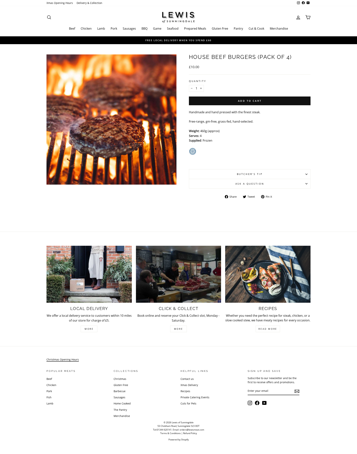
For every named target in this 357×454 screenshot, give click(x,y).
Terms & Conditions (170, 433)
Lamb (101, 28)
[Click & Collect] (178, 274)
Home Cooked (122, 403)
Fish (49, 397)
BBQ (144, 28)
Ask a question (249, 183)
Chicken (86, 28)
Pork (114, 28)
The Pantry (120, 410)
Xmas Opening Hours (59, 3)
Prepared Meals (195, 28)
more (178, 328)
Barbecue (120, 391)
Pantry (238, 28)
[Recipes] (268, 274)
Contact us (187, 379)
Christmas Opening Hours (62, 359)
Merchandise (279, 28)
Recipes (185, 391)
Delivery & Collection (89, 3)
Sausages (129, 28)
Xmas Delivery (189, 385)
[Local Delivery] (89, 274)
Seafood (172, 28)
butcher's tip (250, 174)
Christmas (120, 379)
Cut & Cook (256, 28)
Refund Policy (190, 433)
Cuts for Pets (188, 403)
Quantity (197, 81)
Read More (267, 328)
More (89, 328)
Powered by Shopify (178, 439)
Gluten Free (220, 28)
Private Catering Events (195, 397)
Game (157, 28)
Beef (72, 28)
